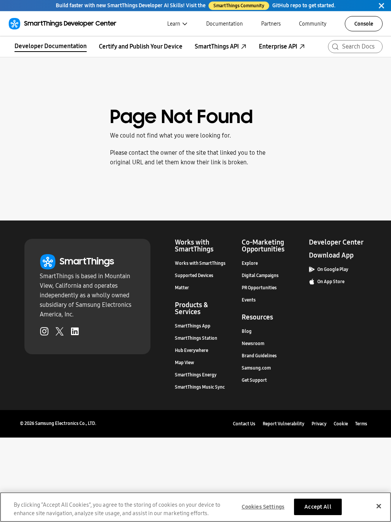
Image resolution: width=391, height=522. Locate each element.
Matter (182, 287)
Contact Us (244, 423)
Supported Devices (194, 275)
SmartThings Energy (196, 375)
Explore (250, 263)
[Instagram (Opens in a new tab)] (44, 333)
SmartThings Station (196, 338)
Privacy (319, 423)
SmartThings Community (238, 5)
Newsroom (253, 343)
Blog (247, 331)
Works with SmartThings (200, 263)
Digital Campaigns (260, 275)
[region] (195, 507)
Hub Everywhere (191, 350)
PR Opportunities (259, 287)
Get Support (254, 380)
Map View (184, 362)
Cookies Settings (263, 506)
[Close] (381, 5)
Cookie (341, 423)
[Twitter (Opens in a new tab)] (59, 333)
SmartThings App (192, 326)
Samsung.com (256, 368)
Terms (361, 423)
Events (249, 300)
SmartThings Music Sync (200, 387)
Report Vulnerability (283, 423)
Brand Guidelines (259, 355)
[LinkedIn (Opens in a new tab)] (74, 333)
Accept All (317, 506)
